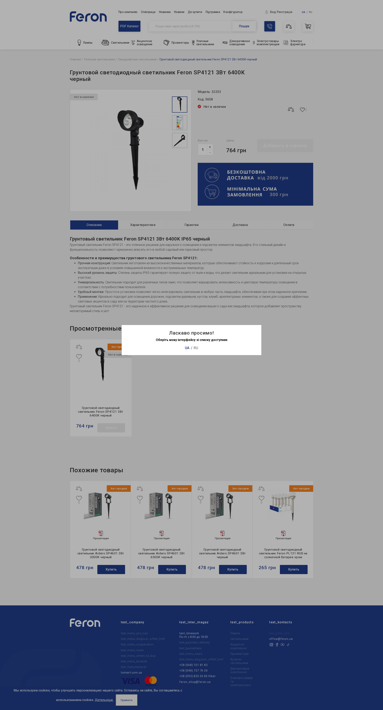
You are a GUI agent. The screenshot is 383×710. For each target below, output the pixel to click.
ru (196, 348)
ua (187, 348)
